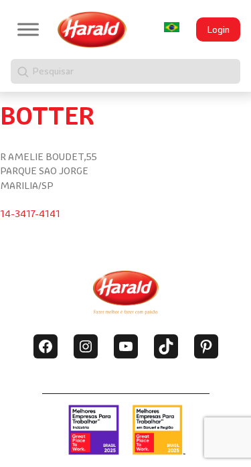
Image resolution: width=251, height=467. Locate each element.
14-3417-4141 (30, 214)
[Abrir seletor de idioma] (171, 27)
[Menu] (28, 29)
